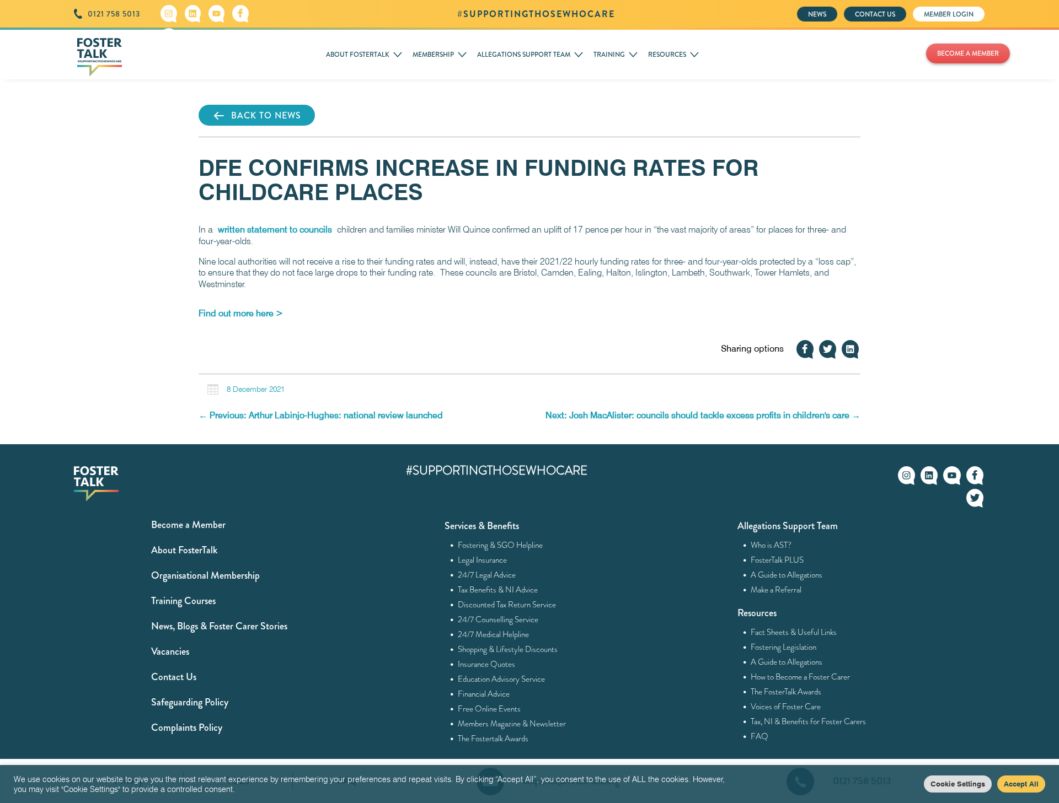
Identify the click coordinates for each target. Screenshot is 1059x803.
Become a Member (188, 525)
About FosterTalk (184, 550)
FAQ (759, 736)
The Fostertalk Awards (493, 738)
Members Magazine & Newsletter (512, 724)
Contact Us (173, 677)
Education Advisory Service (501, 679)
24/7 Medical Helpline (493, 634)
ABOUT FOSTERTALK (357, 55)
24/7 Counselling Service (498, 619)
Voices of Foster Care (786, 706)
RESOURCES (667, 55)
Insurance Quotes (486, 664)
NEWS (817, 14)
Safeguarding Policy (189, 702)
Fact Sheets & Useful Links (794, 632)
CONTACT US (875, 14)
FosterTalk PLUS (777, 560)
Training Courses (183, 601)
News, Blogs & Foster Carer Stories (219, 626)
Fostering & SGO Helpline (500, 545)
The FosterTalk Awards (786, 692)
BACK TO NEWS (266, 115)
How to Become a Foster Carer (800, 677)
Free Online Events (489, 709)
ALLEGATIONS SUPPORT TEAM (523, 55)
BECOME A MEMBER (968, 53)
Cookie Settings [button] (957, 783)
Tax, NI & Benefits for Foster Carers (808, 721)
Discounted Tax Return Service (507, 605)
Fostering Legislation (783, 647)
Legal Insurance (482, 560)
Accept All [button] (1021, 783)
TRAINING (609, 55)
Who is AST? (771, 545)
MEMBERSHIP (433, 55)
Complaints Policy (186, 727)
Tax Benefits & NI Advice (498, 590)
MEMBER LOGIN (949, 14)
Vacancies (170, 651)
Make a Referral (776, 590)
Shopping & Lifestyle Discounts (508, 649)
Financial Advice (484, 694)
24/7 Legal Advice (487, 575)
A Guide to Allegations (786, 575)
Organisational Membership (205, 575)
